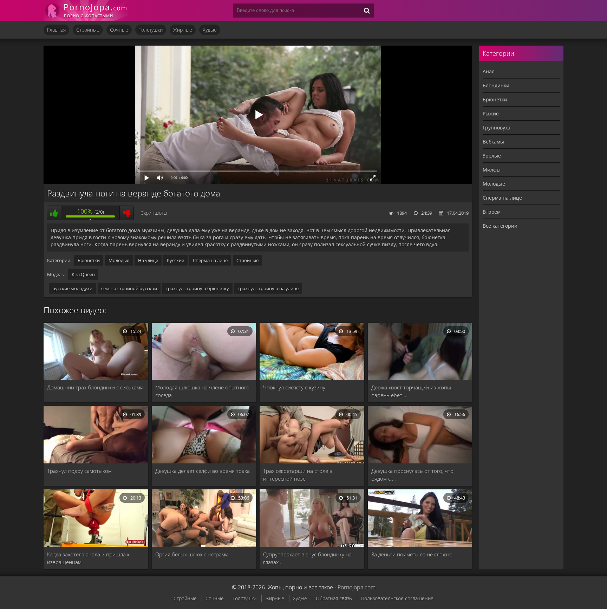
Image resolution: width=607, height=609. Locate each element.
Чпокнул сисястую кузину (294, 387)
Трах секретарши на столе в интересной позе (297, 474)
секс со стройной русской (129, 288)
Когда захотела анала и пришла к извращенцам (88, 558)
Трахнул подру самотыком (79, 470)
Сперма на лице (210, 260)
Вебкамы (493, 141)
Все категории (500, 225)
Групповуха (496, 127)
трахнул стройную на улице (268, 288)
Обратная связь (334, 598)
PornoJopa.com (357, 587)
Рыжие (491, 113)
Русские (175, 260)
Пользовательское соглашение (397, 598)
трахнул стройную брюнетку (197, 288)
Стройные (87, 29)
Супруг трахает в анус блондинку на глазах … (307, 558)
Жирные (182, 29)
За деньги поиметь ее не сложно (411, 554)
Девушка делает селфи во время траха (202, 470)
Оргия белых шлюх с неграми (191, 554)
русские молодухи (72, 288)
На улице (148, 260)
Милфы (492, 169)
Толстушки (151, 29)
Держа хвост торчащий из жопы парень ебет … (411, 391)
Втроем (492, 211)
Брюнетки (89, 260)
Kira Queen (83, 274)
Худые (210, 29)
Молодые (119, 260)
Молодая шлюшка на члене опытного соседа (202, 391)
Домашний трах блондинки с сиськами (95, 387)
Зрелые (492, 155)
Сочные (119, 29)
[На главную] (86, 10)
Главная (56, 29)
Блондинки (496, 85)
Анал (489, 71)
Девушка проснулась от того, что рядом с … (412, 474)
